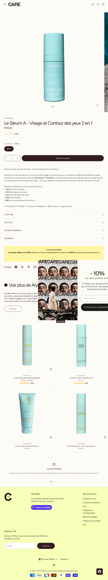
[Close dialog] (102, 263)
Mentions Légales (90, 517)
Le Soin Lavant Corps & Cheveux (27, 446)
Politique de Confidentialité (89, 511)
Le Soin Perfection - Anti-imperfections (81, 446)
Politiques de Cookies (91, 521)
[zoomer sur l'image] (97, 105)
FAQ (84, 525)
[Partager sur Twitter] (22, 267)
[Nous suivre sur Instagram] (54, 565)
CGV (85, 506)
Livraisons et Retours (91, 502)
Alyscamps (8, 118)
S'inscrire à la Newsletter (86, 307)
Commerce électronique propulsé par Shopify (61, 571)
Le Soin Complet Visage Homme (81, 378)
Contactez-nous (89, 498)
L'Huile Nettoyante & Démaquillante (27, 378)
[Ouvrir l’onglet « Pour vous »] (99, 571)
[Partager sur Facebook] (16, 267)
